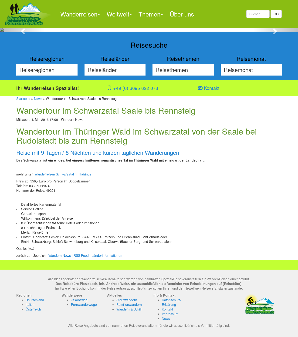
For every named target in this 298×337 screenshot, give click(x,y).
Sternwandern (126, 299)
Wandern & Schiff (129, 309)
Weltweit (118, 14)
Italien (30, 304)
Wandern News (59, 255)
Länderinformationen (106, 255)
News (38, 98)
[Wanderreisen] (28, 14)
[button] (22, 30)
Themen (149, 14)
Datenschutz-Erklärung (171, 302)
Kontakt (211, 88)
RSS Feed (81, 255)
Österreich (33, 309)
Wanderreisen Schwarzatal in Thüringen (63, 174)
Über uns (182, 14)
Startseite (23, 98)
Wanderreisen (78, 14)
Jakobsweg (79, 299)
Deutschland (35, 299)
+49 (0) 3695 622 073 (135, 88)
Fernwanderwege (84, 304)
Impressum (170, 313)
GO (276, 14)
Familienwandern (129, 304)
